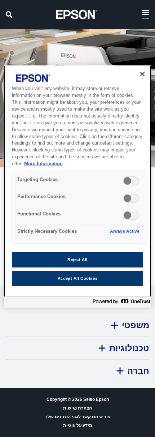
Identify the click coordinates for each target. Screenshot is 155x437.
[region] (77, 186)
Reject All (77, 259)
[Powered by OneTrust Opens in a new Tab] (120, 303)
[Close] (142, 74)
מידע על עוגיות (77, 425)
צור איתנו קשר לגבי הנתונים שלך (77, 416)
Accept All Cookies (77, 278)
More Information (43, 163)
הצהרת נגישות (77, 408)
